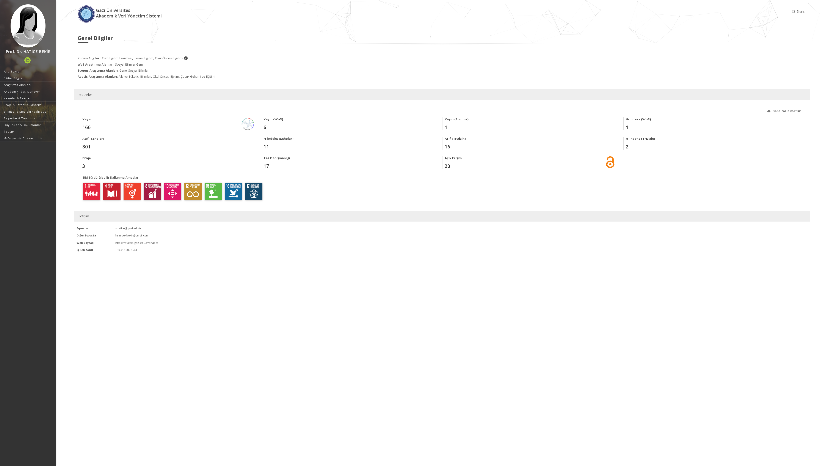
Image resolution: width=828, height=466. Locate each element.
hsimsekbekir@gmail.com (132, 235)
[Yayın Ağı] (248, 124)
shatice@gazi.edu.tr (128, 228)
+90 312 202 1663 (126, 250)
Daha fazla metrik (787, 111)
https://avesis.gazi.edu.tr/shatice (136, 243)
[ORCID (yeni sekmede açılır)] (27, 60)
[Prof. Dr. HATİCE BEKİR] (28, 25)
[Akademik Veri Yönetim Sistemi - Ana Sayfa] (87, 14)
